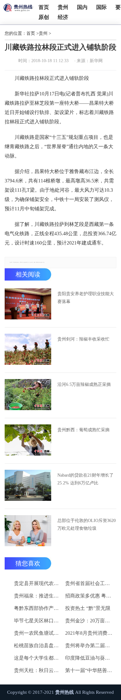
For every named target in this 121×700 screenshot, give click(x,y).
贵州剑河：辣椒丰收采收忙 (83, 339)
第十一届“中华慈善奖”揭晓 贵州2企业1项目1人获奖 (89, 670)
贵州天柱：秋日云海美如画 (38, 670)
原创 (43, 17)
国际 (101, 7)
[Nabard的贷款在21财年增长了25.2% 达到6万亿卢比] (28, 485)
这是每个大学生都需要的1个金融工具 (38, 658)
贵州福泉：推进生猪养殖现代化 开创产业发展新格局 (38, 595)
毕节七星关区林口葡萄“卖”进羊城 (38, 620)
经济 (63, 17)
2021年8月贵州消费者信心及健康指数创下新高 (89, 633)
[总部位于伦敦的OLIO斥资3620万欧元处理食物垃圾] (28, 530)
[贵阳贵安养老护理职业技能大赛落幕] (28, 303)
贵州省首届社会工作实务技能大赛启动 (89, 583)
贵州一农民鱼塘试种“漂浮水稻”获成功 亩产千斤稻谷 (38, 633)
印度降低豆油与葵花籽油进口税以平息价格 (89, 658)
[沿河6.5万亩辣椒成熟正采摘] (28, 394)
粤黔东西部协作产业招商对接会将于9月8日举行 (38, 608)
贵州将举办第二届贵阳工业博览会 (89, 645)
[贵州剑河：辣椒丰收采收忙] (28, 349)
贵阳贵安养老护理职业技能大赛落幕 (85, 297)
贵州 (63, 7)
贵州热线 (64, 692)
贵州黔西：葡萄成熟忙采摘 (83, 430)
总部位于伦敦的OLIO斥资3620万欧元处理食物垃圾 (86, 524)
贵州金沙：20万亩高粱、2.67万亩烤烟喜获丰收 (89, 620)
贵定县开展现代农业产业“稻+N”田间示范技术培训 (38, 583)
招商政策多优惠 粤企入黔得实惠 (89, 595)
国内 (82, 7)
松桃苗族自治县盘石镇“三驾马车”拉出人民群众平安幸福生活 (38, 645)
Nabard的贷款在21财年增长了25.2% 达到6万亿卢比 (85, 479)
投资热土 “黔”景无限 (87, 608)
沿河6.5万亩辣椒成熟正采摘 (84, 384)
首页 (43, 7)
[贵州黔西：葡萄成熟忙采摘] (28, 439)
